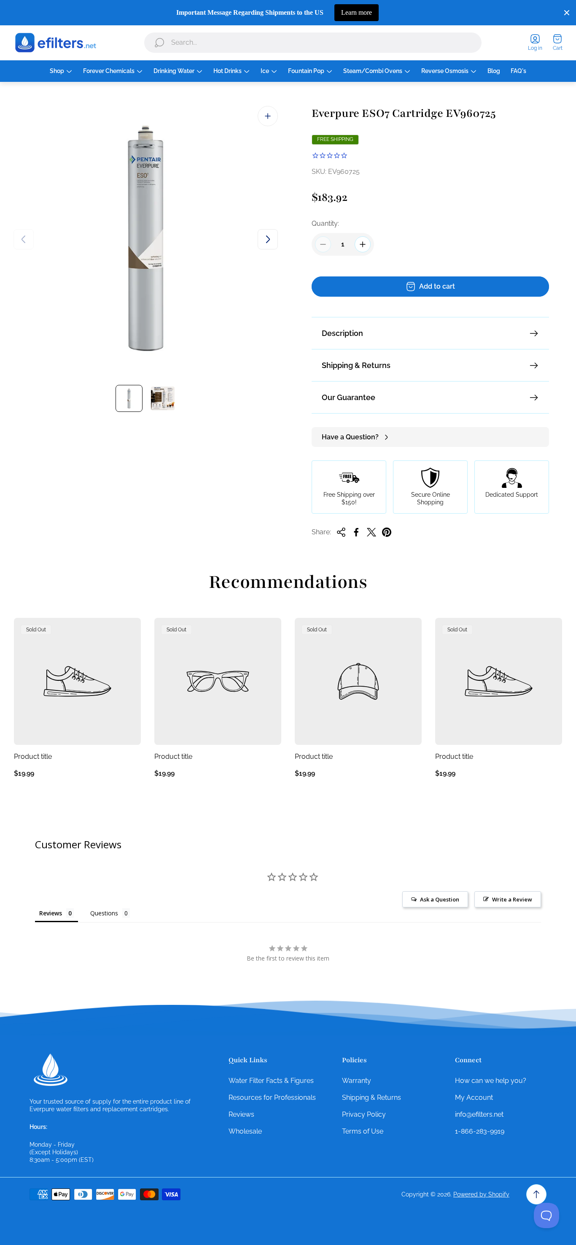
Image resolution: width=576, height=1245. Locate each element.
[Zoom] (268, 116)
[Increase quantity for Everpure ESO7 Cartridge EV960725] (363, 244)
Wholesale (245, 1131)
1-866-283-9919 (479, 1131)
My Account (474, 1097)
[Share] (341, 532)
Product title (33, 756)
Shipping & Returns (356, 365)
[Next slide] (268, 239)
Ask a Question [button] (439, 899)
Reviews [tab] (50, 913)
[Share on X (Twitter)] (371, 532)
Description (342, 333)
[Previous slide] (23, 239)
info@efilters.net (479, 1114)
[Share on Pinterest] (387, 532)
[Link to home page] (51, 1070)
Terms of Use (362, 1131)
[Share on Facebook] (356, 532)
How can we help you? (490, 1081)
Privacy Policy (364, 1114)
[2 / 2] (162, 398)
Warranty (356, 1081)
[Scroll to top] (536, 1194)
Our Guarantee (348, 397)
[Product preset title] (77, 681)
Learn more (356, 12)
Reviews (241, 1114)
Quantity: (325, 223)
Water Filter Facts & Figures (271, 1081)
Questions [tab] (104, 913)
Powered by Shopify (481, 1194)
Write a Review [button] (512, 899)
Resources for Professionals (272, 1097)
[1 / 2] (129, 398)
